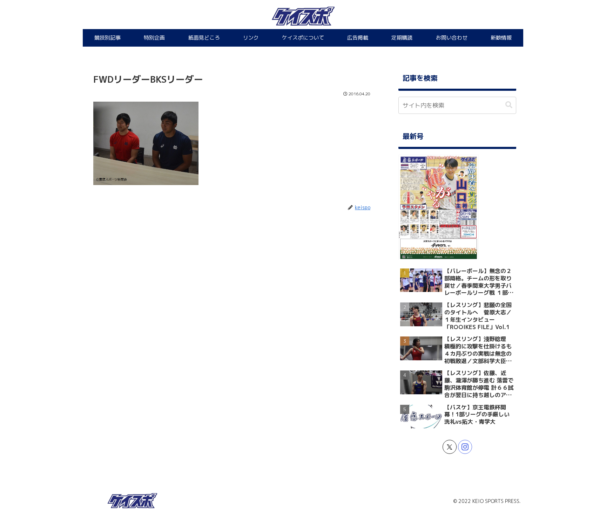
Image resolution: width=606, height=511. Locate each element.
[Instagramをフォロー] (465, 447)
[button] (509, 105)
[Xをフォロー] (450, 447)
